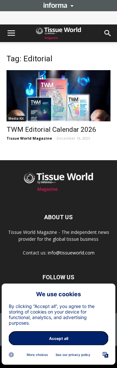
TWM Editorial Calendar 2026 (51, 129)
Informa (58, 5)
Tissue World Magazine (29, 138)
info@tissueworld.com (71, 253)
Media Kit (16, 118)
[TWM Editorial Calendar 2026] (58, 95)
